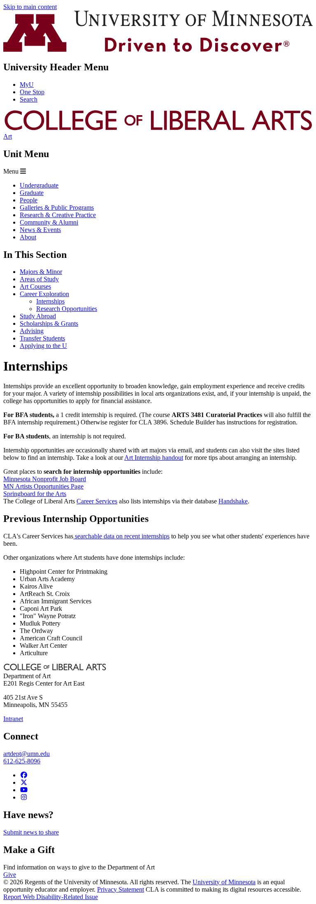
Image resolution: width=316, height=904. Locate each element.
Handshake (233, 501)
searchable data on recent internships (121, 536)
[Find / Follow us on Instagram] (24, 797)
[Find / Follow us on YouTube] (24, 789)
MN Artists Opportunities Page (43, 486)
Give (9, 874)
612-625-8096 (21, 761)
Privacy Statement (120, 889)
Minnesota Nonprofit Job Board (44, 478)
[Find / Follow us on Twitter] (24, 782)
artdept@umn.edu (26, 753)
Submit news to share (31, 832)
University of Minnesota (224, 882)
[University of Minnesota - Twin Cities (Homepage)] (158, 49)
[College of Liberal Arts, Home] (158, 128)
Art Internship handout (153, 457)
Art (7, 136)
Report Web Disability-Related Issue (50, 896)
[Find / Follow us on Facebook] (24, 775)
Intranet (13, 718)
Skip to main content (30, 6)
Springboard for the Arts (34, 493)
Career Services (97, 501)
